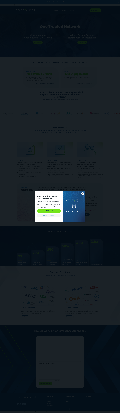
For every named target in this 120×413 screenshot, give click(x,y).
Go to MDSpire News (48, 211)
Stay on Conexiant (49, 215)
